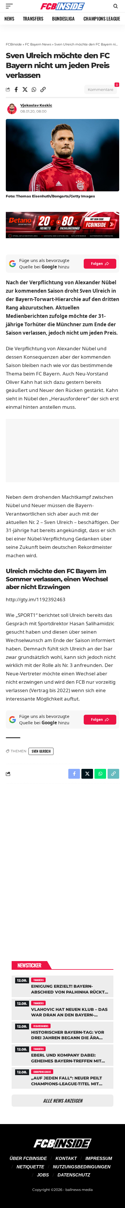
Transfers (38, 980)
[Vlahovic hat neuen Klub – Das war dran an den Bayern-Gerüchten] (62, 1009)
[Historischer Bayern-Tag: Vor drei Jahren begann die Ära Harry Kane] (62, 1032)
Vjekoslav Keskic (36, 105)
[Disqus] (62, 863)
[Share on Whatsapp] (34, 89)
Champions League (42, 1071)
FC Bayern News (38, 44)
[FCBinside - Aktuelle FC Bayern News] (62, 6)
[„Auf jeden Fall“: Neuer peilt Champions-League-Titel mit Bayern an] (62, 1077)
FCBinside (14, 44)
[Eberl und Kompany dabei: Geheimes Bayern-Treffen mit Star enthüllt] (62, 1054)
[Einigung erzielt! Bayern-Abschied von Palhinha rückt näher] (62, 986)
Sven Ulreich (41, 751)
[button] (11, 6)
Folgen (97, 263)
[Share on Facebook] (16, 89)
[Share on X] (25, 89)
